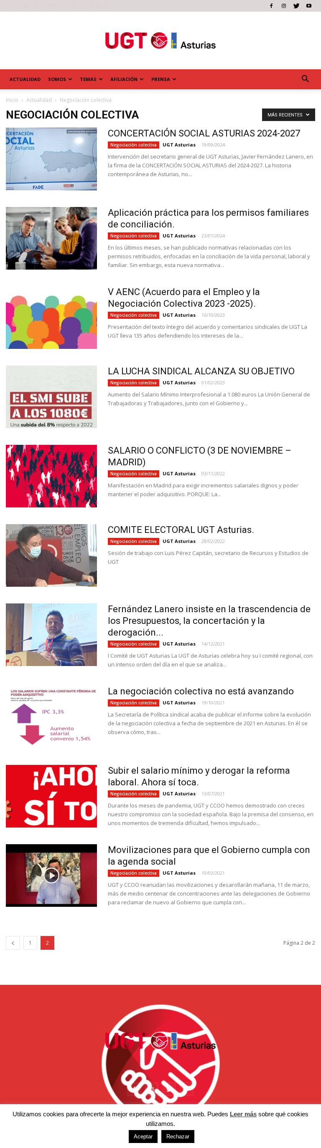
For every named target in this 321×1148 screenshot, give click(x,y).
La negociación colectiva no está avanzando (201, 691)
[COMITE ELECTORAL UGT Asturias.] (51, 555)
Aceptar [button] (143, 1136)
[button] (305, 79)
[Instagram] (284, 6)
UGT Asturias (179, 144)
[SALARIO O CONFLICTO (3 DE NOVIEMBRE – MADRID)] (51, 476)
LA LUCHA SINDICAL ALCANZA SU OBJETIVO (201, 371)
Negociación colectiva (133, 145)
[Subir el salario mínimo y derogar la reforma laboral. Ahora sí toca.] (51, 796)
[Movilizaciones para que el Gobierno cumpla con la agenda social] (51, 875)
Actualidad (25, 79)
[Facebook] (271, 6)
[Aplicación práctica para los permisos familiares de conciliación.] (51, 238)
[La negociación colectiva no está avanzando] (51, 717)
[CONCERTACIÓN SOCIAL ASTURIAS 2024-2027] (51, 159)
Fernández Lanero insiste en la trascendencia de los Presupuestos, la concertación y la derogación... (209, 621)
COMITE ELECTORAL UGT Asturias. (181, 530)
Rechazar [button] (177, 1136)
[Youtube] (309, 6)
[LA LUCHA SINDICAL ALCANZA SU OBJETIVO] (51, 397)
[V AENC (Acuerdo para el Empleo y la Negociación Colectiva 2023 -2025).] (51, 317)
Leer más (243, 1114)
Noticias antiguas (88, 6)
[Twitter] (296, 6)
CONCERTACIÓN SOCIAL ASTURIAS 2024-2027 (204, 133)
